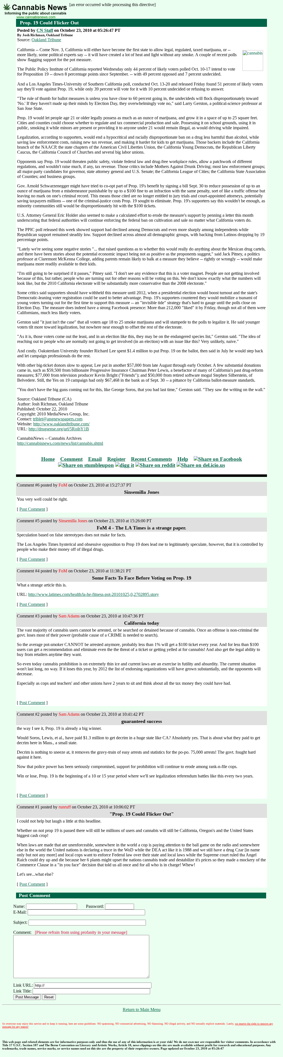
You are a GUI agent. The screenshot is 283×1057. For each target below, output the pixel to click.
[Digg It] (124, 465)
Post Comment (32, 509)
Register (116, 459)
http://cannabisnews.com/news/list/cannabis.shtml (60, 443)
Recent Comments (151, 459)
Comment (71, 459)
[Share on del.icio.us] (201, 465)
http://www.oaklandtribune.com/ (61, 424)
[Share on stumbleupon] (86, 465)
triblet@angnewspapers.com (57, 419)
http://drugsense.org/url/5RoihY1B (58, 429)
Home (48, 459)
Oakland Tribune (46, 39)
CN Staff (44, 30)
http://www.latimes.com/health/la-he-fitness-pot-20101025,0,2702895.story (93, 594)
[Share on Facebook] (218, 459)
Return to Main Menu (142, 1009)
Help (182, 459)
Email (95, 459)
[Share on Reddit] (155, 465)
